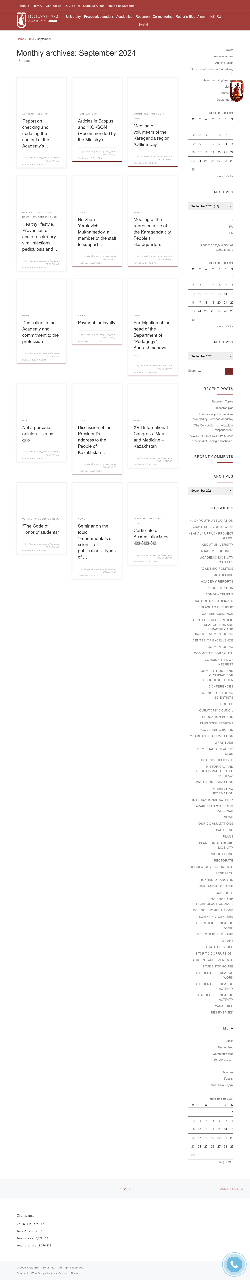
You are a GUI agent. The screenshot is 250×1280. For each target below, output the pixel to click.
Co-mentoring (220, 647)
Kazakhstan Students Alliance (213, 808)
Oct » (229, 176)
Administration (224, 62)
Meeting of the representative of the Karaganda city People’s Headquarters (152, 231)
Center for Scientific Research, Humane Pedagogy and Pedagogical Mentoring (211, 627)
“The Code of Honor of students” (40, 528)
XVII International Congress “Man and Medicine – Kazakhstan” (151, 436)
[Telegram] (236, 91)
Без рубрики (222, 1012)
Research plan (224, 408)
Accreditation (220, 588)
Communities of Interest (219, 661)
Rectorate (223, 860)
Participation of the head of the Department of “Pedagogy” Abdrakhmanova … (152, 338)
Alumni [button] (202, 16)
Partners (224, 830)
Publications (221, 854)
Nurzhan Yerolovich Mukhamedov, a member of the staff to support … (97, 231)
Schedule (224, 893)
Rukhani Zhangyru (216, 880)
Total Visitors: (28, 1245)
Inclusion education (214, 782)
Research (224, 873)
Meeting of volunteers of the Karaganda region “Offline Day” (152, 134)
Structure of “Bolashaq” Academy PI (212, 71)
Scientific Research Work (214, 925)
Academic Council (217, 551)
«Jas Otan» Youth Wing (212, 527)
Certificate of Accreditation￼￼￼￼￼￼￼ (151, 536)
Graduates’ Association (211, 736)
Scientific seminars (215, 934)
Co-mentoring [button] (162, 16)
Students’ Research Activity (214, 986)
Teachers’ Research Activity (214, 997)
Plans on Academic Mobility (216, 845)
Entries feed (225, 1047)
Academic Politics (217, 568)
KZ (212, 16)
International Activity (212, 800)
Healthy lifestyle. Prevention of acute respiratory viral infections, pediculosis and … (40, 236)
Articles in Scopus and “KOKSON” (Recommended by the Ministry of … (97, 129)
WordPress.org (223, 1060)
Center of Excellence (213, 640)
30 (193, 169)
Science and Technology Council (214, 901)
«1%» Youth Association (211, 520)
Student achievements (212, 960)
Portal (143, 24)
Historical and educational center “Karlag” (214, 771)
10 (199, 143)
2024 (31, 39)
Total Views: (26, 1238)
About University (217, 544)
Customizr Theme (68, 1273)
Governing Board (217, 729)
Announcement (223, 56)
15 (231, 143)
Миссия (228, 1072)
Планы (228, 1078)
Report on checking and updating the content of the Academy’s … (36, 133)
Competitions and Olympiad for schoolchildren (217, 675)
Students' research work (214, 975)
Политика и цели (222, 1085)
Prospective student (98, 16)
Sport (227, 940)
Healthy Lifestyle (217, 760)
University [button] (73, 16)
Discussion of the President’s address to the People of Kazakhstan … (95, 439)
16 (193, 152)
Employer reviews (216, 723)
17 (199, 152)
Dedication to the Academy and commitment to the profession (40, 331)
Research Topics (222, 401)
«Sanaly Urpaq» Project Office (211, 535)
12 (212, 143)
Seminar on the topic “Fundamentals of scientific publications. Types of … (97, 541)
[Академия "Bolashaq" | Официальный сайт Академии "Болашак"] (37, 19)
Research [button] (143, 16)
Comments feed (223, 1054)
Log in (229, 1040)
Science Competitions (213, 910)
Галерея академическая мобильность (217, 247)
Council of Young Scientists (217, 695)
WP (33, 1273)
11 (205, 143)
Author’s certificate (214, 601)
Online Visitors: (29, 1224)
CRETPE (226, 704)
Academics (223, 575)
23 (193, 161)
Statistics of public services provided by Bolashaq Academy (213, 416)
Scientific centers (216, 916)
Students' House (218, 966)
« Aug (220, 176)
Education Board (217, 717)
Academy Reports (217, 581)
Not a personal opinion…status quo (37, 433)
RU (218, 16)
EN (231, 233)
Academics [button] (124, 16)
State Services (219, 947)
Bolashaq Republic (215, 607)
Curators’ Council (216, 710)
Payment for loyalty (96, 322)
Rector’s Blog (185, 16)
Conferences (221, 686)
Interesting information (222, 790)
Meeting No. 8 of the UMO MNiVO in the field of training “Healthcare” (211, 438)
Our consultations (215, 823)
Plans (228, 836)
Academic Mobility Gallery (216, 559)
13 (219, 143)
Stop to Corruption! (214, 953)
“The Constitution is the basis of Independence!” (213, 427)
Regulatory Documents (211, 867)
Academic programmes (218, 80)
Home (20, 39)
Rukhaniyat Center (216, 886)
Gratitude (224, 742)
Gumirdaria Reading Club (215, 751)
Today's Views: (28, 1231)
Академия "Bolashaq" (41, 1267)
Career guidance (217, 613)
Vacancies (224, 1006)
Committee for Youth (213, 653)
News (229, 50)
